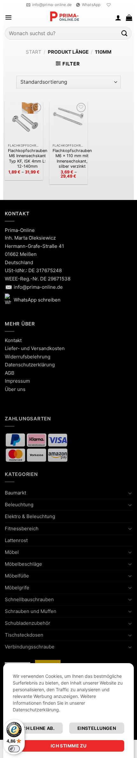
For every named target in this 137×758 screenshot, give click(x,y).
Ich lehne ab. (37, 728)
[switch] (14, 748)
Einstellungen (96, 728)
